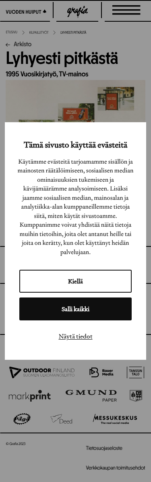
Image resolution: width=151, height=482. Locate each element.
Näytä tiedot (76, 336)
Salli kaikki (75, 309)
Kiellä (75, 281)
